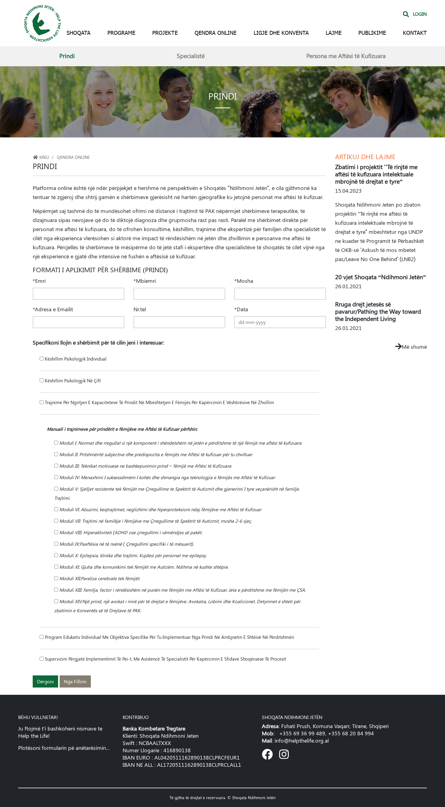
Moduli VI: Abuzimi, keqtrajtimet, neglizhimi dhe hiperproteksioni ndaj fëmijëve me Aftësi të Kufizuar (159, 509)
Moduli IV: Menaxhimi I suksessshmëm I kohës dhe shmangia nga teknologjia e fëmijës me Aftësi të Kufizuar (166, 477)
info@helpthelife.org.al (302, 740)
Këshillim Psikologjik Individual (75, 359)
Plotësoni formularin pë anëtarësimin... (64, 747)
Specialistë (191, 55)
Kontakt (415, 32)
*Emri (39, 280)
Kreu (43, 157)
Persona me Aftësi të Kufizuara (346, 55)
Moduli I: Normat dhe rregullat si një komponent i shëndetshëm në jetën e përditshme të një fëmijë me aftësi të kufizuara (180, 443)
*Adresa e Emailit (53, 309)
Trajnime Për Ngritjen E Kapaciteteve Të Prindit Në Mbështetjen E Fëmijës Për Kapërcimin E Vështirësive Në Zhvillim (159, 402)
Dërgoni (45, 681)
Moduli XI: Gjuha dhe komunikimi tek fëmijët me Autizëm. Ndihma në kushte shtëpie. (143, 567)
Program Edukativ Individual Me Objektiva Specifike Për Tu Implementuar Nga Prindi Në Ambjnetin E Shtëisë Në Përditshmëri (169, 637)
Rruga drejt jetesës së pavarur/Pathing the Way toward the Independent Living (378, 311)
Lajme (333, 32)
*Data (241, 309)
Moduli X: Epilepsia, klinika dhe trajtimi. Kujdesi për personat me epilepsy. (132, 555)
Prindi (67, 55)
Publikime (372, 32)
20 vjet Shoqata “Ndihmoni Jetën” (380, 277)
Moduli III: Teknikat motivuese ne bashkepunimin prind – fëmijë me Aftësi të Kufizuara (144, 466)
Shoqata (79, 32)
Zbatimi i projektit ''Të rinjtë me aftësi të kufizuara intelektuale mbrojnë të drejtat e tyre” (376, 173)
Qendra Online (215, 32)
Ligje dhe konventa (281, 32)
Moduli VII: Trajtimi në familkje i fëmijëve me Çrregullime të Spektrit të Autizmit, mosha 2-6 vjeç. (155, 521)
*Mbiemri (145, 280)
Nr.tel (140, 309)
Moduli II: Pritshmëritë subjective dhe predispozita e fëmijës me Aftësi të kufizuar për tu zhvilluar (155, 454)
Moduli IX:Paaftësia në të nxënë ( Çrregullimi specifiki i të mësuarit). (126, 544)
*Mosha (243, 280)
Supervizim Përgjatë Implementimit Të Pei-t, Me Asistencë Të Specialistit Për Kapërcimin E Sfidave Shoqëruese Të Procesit (165, 659)
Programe (121, 32)
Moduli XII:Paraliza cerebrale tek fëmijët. (99, 578)
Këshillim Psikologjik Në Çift (72, 380)
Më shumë (414, 346)
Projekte (165, 32)
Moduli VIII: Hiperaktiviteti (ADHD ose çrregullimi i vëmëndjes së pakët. (130, 532)
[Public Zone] (42, 22)
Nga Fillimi (75, 681)
